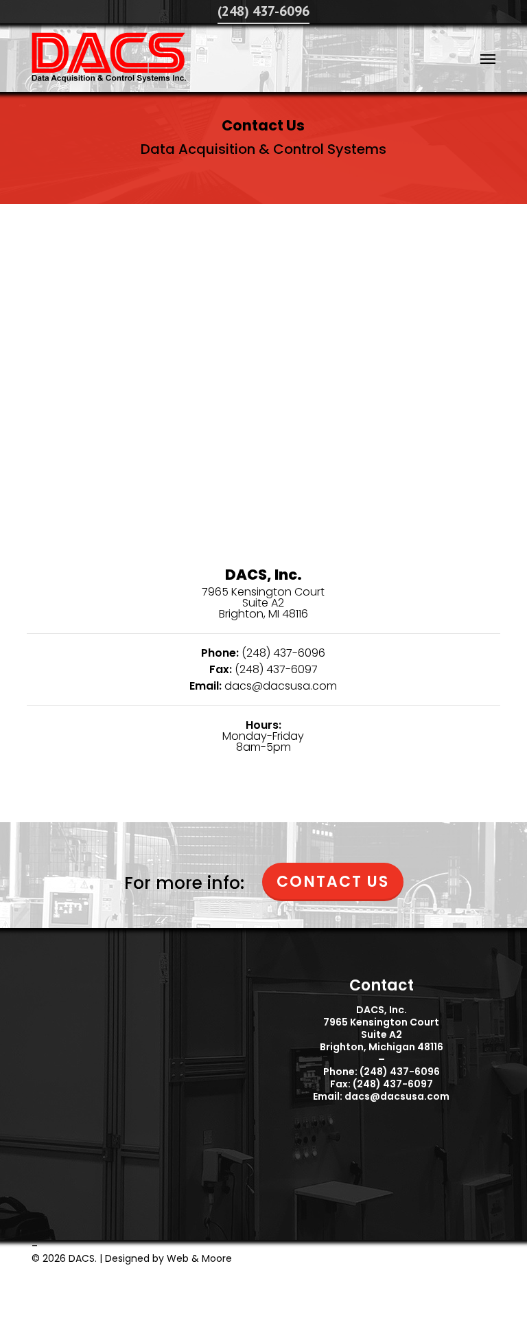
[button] (487, 58)
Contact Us (333, 881)
